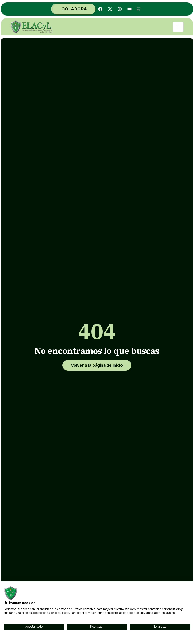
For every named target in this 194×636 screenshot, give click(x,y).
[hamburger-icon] (178, 27)
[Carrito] (138, 8)
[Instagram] (119, 9)
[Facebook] (100, 9)
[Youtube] (129, 9)
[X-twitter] (110, 9)
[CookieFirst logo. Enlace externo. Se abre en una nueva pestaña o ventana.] (11, 593)
